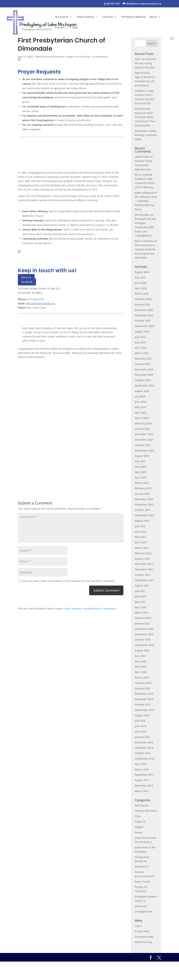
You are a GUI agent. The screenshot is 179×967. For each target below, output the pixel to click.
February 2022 (143, 553)
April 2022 (141, 542)
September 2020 (144, 645)
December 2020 (144, 629)
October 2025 (143, 320)
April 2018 (141, 764)
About (153, 17)
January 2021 (142, 623)
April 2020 (141, 672)
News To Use (142, 881)
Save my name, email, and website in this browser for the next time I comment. (68, 581)
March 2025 (142, 353)
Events (138, 832)
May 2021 (140, 601)
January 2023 (142, 493)
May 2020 (140, 666)
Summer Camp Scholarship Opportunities (143, 165)
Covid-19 (140, 821)
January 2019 (142, 737)
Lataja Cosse (142, 156)
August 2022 (142, 520)
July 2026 (140, 277)
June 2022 (140, 531)
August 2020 (142, 650)
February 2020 (143, 683)
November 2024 (144, 374)
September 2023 (144, 450)
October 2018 (143, 753)
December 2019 (144, 693)
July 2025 (140, 337)
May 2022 (140, 537)
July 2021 (140, 591)
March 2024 (142, 418)
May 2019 (140, 731)
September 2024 (144, 385)
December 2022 (144, 499)
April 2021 (141, 607)
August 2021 (142, 585)
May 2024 (140, 407)
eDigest (139, 827)
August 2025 (142, 331)
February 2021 (143, 618)
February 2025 (143, 358)
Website (26, 277)
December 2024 (144, 369)
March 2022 (142, 547)
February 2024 (143, 423)
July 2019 (140, 720)
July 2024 (140, 396)
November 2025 (144, 315)
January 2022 (142, 558)
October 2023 (143, 445)
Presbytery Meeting (133, 17)
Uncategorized (143, 911)
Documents (62, 17)
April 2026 (141, 288)
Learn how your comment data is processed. (90, 608)
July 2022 (140, 526)
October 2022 (143, 509)
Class (138, 816)
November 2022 (144, 504)
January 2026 (142, 304)
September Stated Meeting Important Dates (146, 135)
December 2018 (144, 742)
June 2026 (140, 283)
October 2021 (143, 574)
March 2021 (142, 612)
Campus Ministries (146, 810)
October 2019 (143, 704)
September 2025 (144, 326)
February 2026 (143, 299)
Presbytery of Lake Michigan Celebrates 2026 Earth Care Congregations (145, 227)
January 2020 (142, 688)
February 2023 (143, 488)
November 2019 (144, 699)
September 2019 (144, 710)
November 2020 (144, 634)
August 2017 (142, 780)
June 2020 (140, 661)
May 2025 (140, 342)
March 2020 (142, 677)
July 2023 (140, 461)
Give (75, 27)
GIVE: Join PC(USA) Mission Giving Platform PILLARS (145, 63)
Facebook (27, 281)
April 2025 (141, 347)
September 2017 (144, 774)
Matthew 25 (142, 866)
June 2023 (140, 466)
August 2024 (142, 391)
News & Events (85, 17)
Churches (107, 17)
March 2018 (142, 769)
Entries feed (142, 931)
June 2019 (140, 726)
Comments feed (144, 936)
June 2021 (140, 596)
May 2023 (140, 472)
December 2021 (144, 564)
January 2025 (142, 364)
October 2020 (143, 639)
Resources (141, 906)
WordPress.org (143, 942)
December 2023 (144, 434)
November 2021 (144, 569)
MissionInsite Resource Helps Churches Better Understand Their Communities (145, 117)
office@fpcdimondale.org (40, 303)
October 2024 (143, 380)
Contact (60, 27)
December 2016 (144, 785)
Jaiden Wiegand (144, 192)
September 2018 (144, 758)
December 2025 (144, 310)
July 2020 (140, 656)
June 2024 (140, 401)
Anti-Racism (142, 805)
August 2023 (142, 455)
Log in (138, 926)
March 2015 (142, 791)
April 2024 (141, 412)
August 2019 (142, 715)
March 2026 (142, 293)
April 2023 (141, 477)
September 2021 (144, 580)
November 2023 (144, 439)
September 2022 (144, 515)
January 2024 (142, 428)
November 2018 (144, 747)
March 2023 (142, 482)
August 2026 (142, 272)
